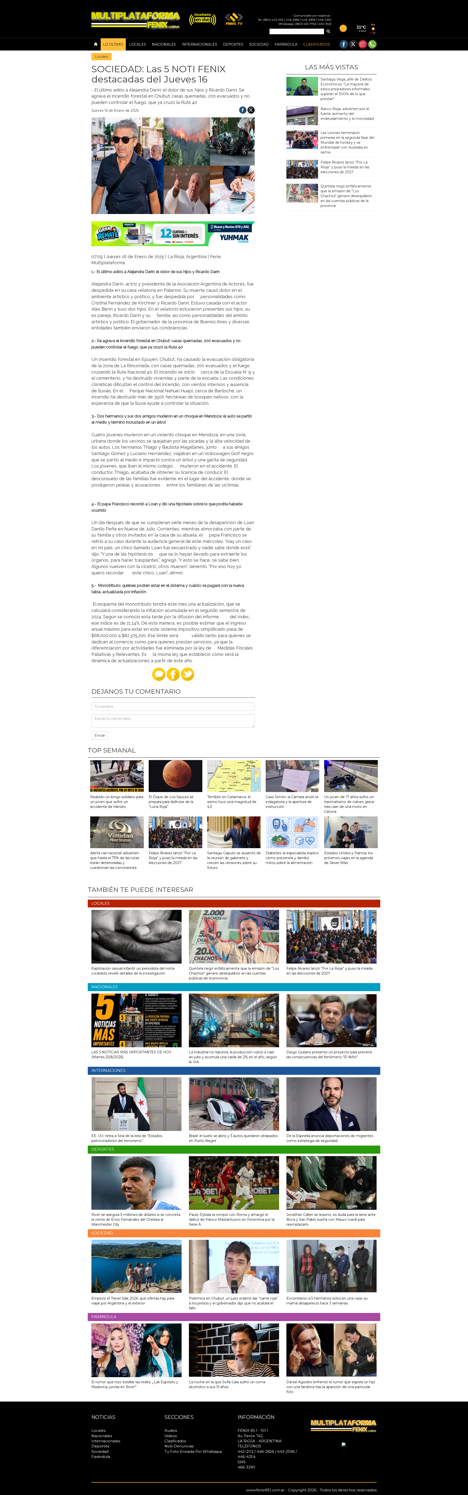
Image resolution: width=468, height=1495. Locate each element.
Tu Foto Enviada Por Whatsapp (193, 1451)
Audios (171, 1430)
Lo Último (113, 44)
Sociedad (259, 44)
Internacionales (199, 44)
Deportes (233, 44)
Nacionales (164, 44)
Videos (171, 1436)
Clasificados (316, 44)
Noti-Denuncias (179, 1446)
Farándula (285, 44)
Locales (137, 44)
